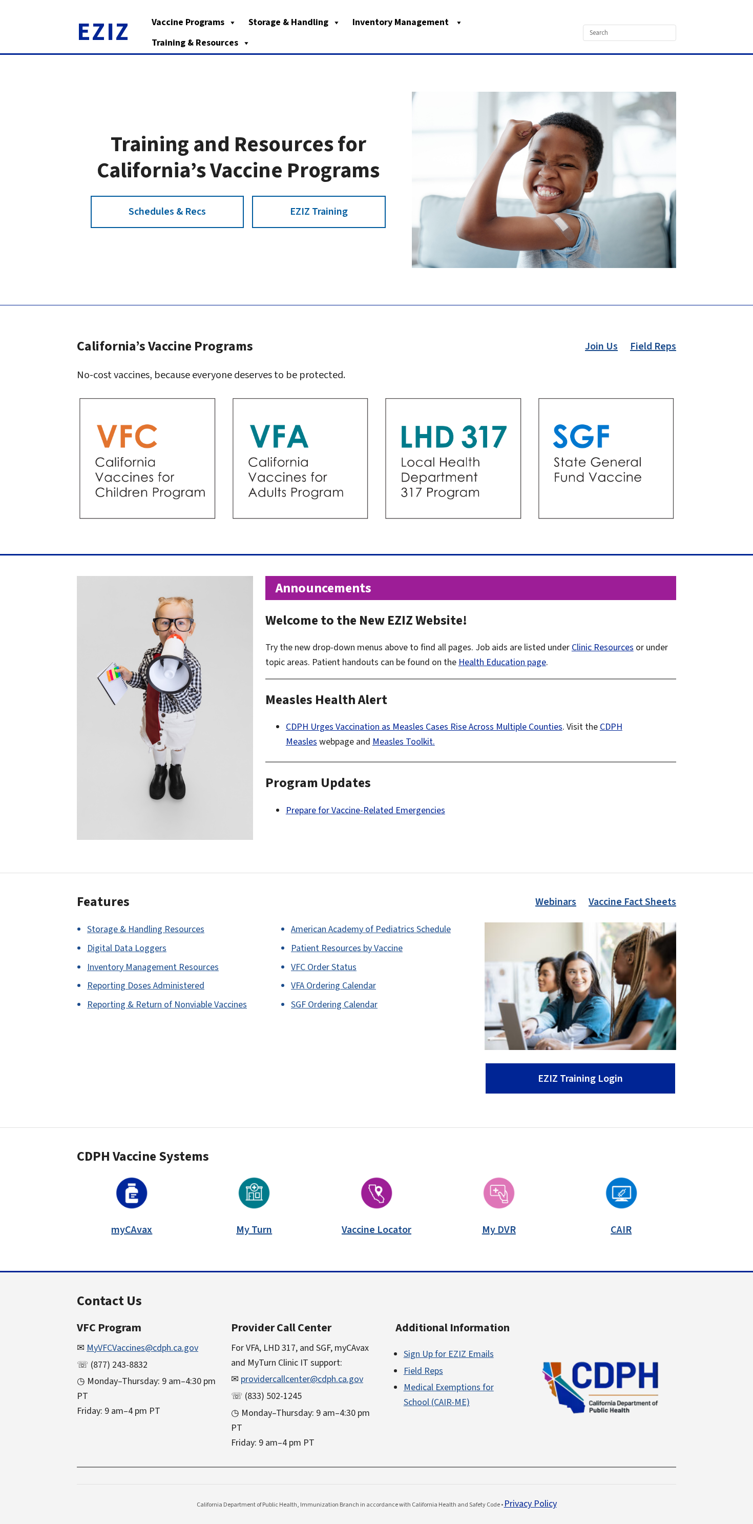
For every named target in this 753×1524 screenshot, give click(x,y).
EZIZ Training (319, 211)
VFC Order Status (324, 967)
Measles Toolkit (402, 741)
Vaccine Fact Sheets (632, 902)
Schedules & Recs (167, 211)
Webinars (555, 902)
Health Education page (502, 662)
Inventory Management (401, 22)
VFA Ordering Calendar (333, 985)
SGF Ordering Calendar (334, 1004)
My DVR (499, 1230)
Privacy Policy (530, 1503)
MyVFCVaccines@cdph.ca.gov (142, 1348)
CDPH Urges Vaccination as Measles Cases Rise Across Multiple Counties (424, 726)
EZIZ (103, 32)
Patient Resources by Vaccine (347, 948)
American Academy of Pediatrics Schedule (371, 929)
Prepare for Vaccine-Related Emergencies (365, 810)
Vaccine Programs (188, 22)
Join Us (601, 346)
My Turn (254, 1230)
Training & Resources (195, 42)
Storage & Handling (288, 22)
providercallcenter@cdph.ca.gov (302, 1379)
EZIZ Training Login (580, 1079)
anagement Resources (153, 967)
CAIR (621, 1230)
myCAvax (131, 1230)
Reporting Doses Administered (145, 985)
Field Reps (653, 346)
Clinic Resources (603, 647)
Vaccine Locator (376, 1230)
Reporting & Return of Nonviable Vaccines (167, 1004)
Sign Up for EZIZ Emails (449, 1354)
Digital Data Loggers (126, 948)
